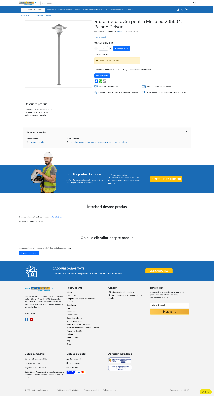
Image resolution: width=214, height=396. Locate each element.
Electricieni (129, 10)
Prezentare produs (37, 142)
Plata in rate (103, 75)
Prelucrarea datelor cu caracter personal (83, 328)
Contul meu (71, 305)
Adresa (69, 292)
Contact (70, 302)
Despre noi (71, 311)
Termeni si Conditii (74, 331)
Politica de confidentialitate (68, 390)
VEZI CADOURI (158, 270)
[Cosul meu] (186, 9)
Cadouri (77, 10)
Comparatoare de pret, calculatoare (81, 298)
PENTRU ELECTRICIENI (166, 179)
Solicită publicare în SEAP (108, 69)
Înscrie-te (169, 311)
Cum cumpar (72, 308)
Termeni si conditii (91, 390)
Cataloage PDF (73, 295)
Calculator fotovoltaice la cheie (94, 10)
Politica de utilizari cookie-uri (78, 324)
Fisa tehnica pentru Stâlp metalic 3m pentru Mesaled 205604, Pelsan (98, 142)
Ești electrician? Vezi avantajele (137, 69)
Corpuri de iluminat (26, 15)
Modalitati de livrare (75, 321)
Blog (68, 341)
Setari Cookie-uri (73, 337)
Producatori (51, 10)
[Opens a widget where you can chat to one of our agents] (206, 392)
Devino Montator (116, 10)
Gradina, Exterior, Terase (42, 15)
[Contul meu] (178, 9)
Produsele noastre (34, 10)
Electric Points (72, 315)
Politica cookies (109, 390)
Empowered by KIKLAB (179, 390)
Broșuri (69, 344)
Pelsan (119, 31)
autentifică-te (56, 217)
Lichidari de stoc (65, 10)
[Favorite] (182, 9)
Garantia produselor (74, 318)
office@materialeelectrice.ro (123, 292)
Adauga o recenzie (30, 253)
